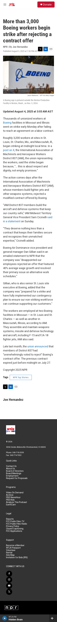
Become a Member (15, 545)
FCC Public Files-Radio (16, 524)
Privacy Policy (12, 526)
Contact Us (11, 466)
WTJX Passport (13, 548)
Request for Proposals (17, 478)
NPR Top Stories (21, 377)
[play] (5, 618)
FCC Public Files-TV (15, 521)
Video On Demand (14, 492)
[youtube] (9, 586)
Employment (12, 476)
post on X (8, 150)
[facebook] (9, 574)
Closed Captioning (14, 529)
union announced (37, 346)
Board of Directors (15, 471)
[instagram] (9, 580)
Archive (9, 495)
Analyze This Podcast (16, 502)
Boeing (7, 122)
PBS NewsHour (13, 497)
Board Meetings (13, 473)
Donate (47, 4)
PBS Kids (10, 500)
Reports (10, 519)
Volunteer (11, 550)
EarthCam (11, 505)
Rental (9, 553)
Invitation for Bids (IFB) (17, 557)
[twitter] (9, 592)
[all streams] (53, 618)
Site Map (10, 555)
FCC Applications (14, 531)
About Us (10, 468)
